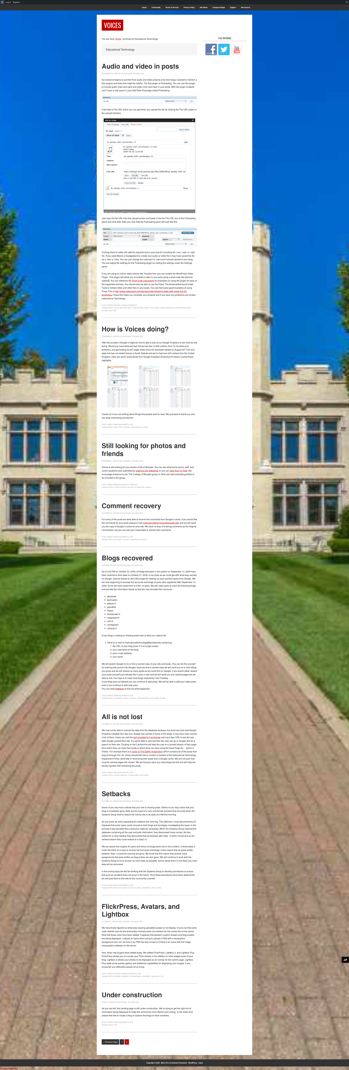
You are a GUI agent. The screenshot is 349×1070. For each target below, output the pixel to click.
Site (131, 424)
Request (134, 484)
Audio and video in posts (140, 66)
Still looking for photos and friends (144, 449)
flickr (117, 487)
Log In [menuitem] (8, 2)
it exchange (133, 775)
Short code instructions (143, 280)
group (123, 487)
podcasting (137, 308)
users (159, 888)
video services (167, 308)
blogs (124, 888)
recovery (144, 775)
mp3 (125, 308)
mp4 (130, 308)
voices (145, 427)
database (145, 888)
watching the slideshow (147, 470)
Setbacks (119, 688)
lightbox (146, 976)
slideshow (139, 487)
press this (149, 308)
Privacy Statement (9, 1068)
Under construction (132, 994)
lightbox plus (157, 976)
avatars (125, 976)
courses (131, 888)
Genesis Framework (179, 1063)
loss (153, 888)
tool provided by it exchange (146, 737)
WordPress (192, 1063)
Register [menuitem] (16, 2)
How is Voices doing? (135, 328)
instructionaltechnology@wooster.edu (161, 522)
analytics (118, 427)
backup (117, 888)
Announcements (129, 305)
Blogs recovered (127, 557)
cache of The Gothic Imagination (147, 751)
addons (117, 976)
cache (126, 539)
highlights (136, 427)
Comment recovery (131, 505)
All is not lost (122, 716)
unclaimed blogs (158, 698)
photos (130, 487)
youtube (112, 310)
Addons (117, 305)
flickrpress (135, 976)
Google (127, 427)
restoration (143, 698)
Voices (112, 25)
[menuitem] (2, 2)
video (157, 308)
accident (118, 539)
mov (121, 308)
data (138, 888)
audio (116, 308)
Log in (200, 1063)
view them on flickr (178, 470)
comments (134, 539)
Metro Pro (165, 1063)
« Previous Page (110, 1042)
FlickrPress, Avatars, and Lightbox (141, 910)
